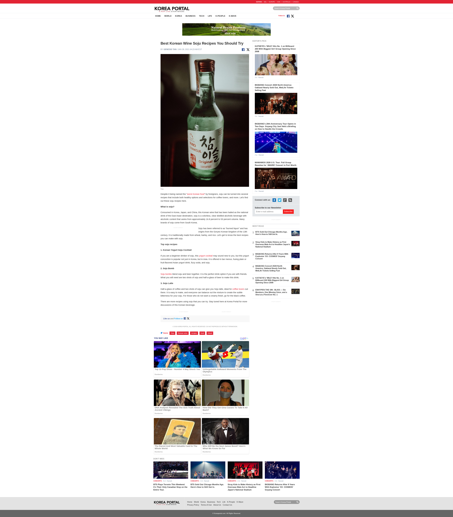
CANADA (296, 2)
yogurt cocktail (206, 256)
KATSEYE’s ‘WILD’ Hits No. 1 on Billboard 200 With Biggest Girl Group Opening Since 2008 (275, 49)
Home (158, 16)
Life (210, 16)
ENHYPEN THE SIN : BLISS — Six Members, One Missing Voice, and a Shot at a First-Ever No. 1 (271, 292)
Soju (172, 333)
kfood (210, 333)
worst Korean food (195, 194)
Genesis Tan (170, 49)
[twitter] (279, 200)
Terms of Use (206, 505)
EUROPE (272, 2)
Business (190, 16)
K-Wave (232, 16)
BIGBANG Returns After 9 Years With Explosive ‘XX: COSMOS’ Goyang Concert (271, 256)
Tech (201, 16)
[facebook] (274, 200)
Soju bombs (166, 274)
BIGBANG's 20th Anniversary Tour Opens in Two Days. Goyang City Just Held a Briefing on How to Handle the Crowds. (275, 126)
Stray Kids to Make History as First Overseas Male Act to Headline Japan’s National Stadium (272, 244)
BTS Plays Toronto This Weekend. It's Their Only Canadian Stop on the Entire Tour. (170, 487)
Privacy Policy (193, 505)
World (168, 16)
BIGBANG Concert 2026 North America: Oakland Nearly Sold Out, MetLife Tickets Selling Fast (274, 87)
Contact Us (227, 505)
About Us (217, 505)
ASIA (278, 2)
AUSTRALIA (286, 2)
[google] (285, 200)
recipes (194, 333)
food (202, 333)
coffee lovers (238, 289)
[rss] (290, 200)
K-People (220, 16)
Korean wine (182, 333)
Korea (178, 16)
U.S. (265, 2)
